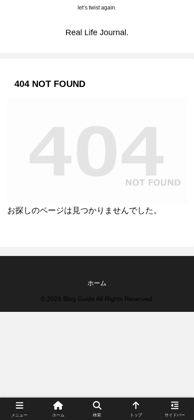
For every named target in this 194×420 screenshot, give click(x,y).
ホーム (97, 283)
